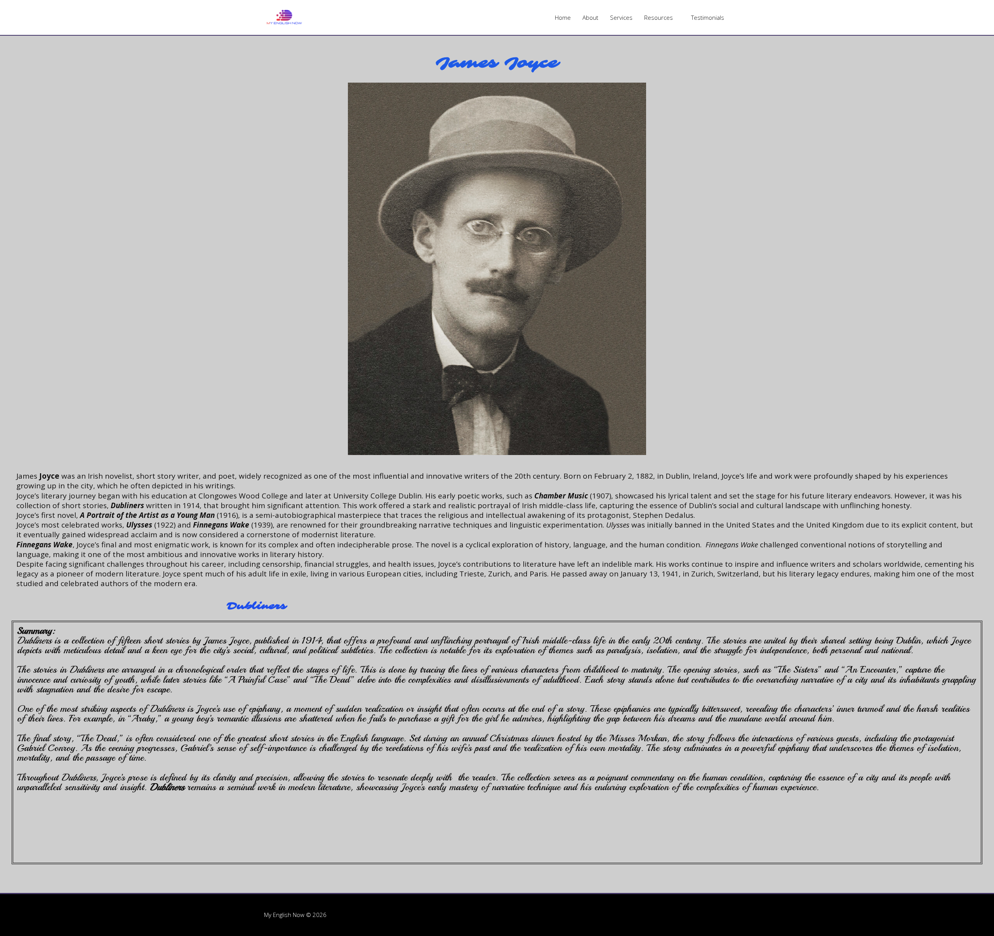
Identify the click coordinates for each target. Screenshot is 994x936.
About (590, 17)
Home (563, 17)
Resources (658, 17)
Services (621, 17)
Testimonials (707, 17)
